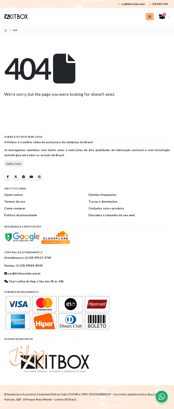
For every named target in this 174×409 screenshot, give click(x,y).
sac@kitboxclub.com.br (133, 4)
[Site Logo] (16, 16)
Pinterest (23, 177)
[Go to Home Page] (5, 30)
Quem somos (13, 194)
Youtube (31, 177)
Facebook (8, 177)
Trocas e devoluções (103, 201)
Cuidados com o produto (106, 208)
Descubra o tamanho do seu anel (111, 215)
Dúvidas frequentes (102, 194)
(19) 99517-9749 (160, 4)
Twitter (16, 177)
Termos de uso (14, 201)
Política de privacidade (20, 215)
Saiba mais (14, 163)
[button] (150, 16)
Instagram (39, 177)
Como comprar (14, 208)
